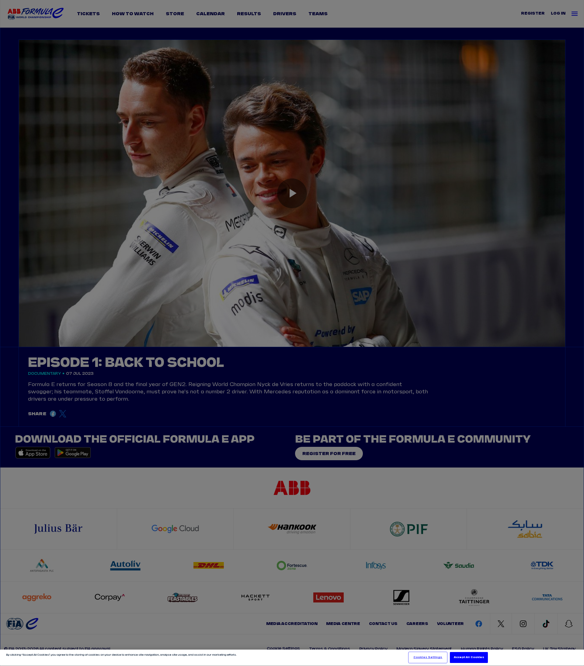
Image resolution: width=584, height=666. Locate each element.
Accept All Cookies (469, 657)
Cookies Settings (427, 657)
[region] (292, 658)
